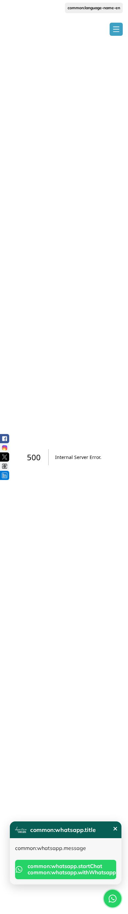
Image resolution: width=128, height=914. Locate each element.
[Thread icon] (4, 466)
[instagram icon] (4, 448)
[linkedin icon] (4, 475)
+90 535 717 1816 (21, 7)
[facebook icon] (4, 438)
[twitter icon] (4, 457)
